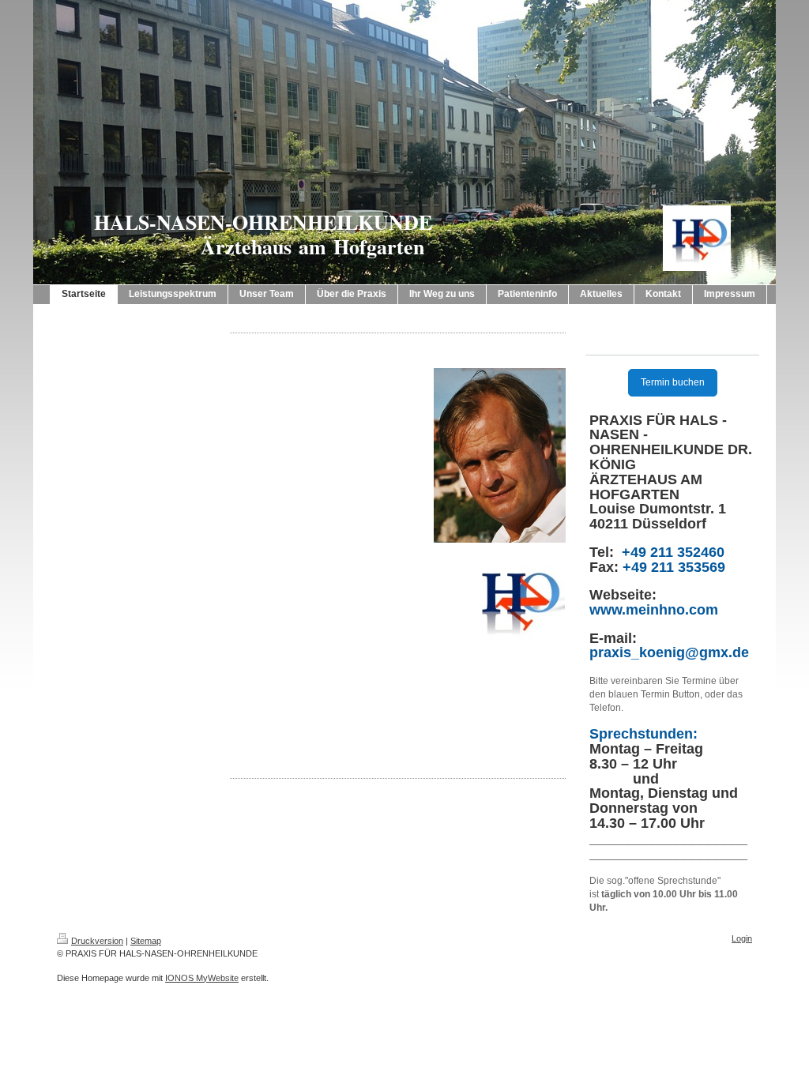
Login (742, 938)
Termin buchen (673, 382)
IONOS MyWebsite (202, 978)
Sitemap (145, 941)
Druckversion (97, 941)
